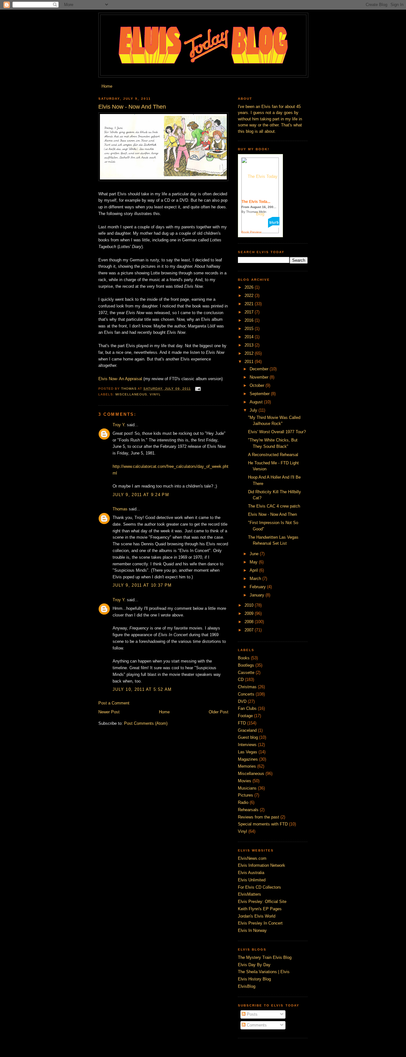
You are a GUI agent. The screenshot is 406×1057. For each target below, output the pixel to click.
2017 (250, 312)
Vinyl (155, 394)
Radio (243, 802)
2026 (250, 287)
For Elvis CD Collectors (259, 887)
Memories (247, 766)
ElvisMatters (249, 894)
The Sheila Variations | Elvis (264, 971)
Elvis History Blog (254, 979)
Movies (244, 780)
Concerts (246, 694)
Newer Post (109, 712)
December (260, 369)
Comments (256, 1025)
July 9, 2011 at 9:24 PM (141, 494)
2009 (250, 613)
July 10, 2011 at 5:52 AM (142, 689)
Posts (252, 1014)
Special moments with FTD (263, 824)
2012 (250, 353)
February (258, 586)
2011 (250, 361)
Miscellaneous (131, 394)
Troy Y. (119, 424)
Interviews (247, 744)
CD (241, 679)
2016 (250, 320)
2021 (250, 303)
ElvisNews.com (252, 858)
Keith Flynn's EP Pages (260, 908)
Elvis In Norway (252, 930)
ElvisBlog (246, 986)
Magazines (248, 759)
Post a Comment (113, 703)
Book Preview (251, 232)
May (254, 562)
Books (244, 658)
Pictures (245, 795)
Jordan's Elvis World (256, 916)
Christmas (247, 686)
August (257, 402)
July (254, 410)
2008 (250, 621)
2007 (250, 630)
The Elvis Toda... (255, 201)
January (257, 595)
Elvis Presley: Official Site (262, 901)
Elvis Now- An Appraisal (120, 378)
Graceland (247, 730)
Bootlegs (246, 665)
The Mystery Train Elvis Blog (264, 957)
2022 (250, 295)
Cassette (246, 672)
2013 (250, 345)
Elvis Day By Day (254, 964)
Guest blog (248, 737)
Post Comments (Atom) (145, 723)
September (260, 393)
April (254, 570)
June (255, 553)
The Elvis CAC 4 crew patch (274, 506)
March (256, 578)
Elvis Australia (251, 872)
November (260, 377)
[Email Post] (197, 388)
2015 (250, 328)
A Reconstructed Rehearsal (273, 454)
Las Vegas (247, 752)
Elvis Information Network (261, 865)
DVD (242, 701)
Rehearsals (248, 809)
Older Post (218, 712)
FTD (242, 723)
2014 (250, 336)
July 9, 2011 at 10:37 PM (142, 585)
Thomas (120, 509)
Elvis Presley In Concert (260, 923)
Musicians (247, 788)
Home (107, 86)
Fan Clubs (247, 708)
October (257, 385)
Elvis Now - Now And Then (272, 514)
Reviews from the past (258, 817)
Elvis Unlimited (251, 880)
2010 (250, 605)
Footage (245, 715)
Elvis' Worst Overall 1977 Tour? (277, 431)
